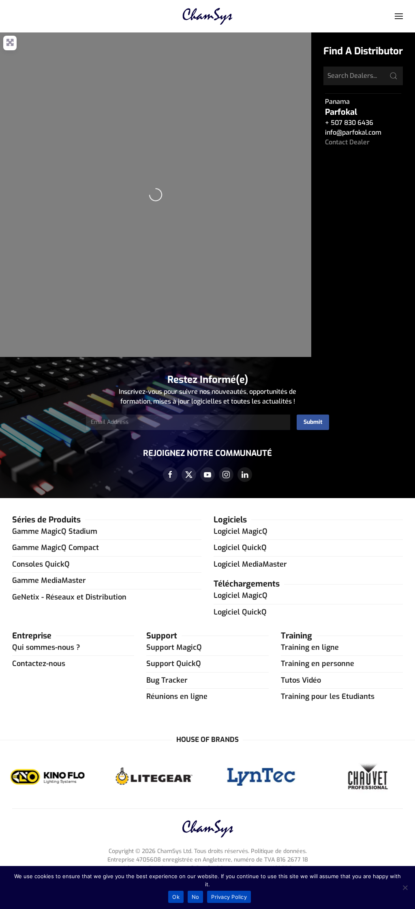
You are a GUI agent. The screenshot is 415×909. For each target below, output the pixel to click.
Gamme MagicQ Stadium (54, 531)
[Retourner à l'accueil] (207, 16)
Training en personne (317, 663)
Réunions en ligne (177, 696)
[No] (405, 887)
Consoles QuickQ (41, 564)
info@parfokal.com (353, 132)
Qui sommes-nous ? (46, 647)
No (195, 897)
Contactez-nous (38, 663)
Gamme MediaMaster (49, 580)
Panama (337, 101)
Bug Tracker (167, 680)
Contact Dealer (347, 142)
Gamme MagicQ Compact (55, 547)
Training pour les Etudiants (327, 696)
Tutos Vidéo (301, 680)
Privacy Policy (229, 897)
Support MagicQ (174, 647)
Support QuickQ (173, 663)
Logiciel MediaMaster (250, 564)
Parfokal (341, 112)
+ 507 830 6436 (349, 122)
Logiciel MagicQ (240, 531)
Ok (176, 897)
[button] (399, 16)
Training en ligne (310, 647)
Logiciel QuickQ (240, 547)
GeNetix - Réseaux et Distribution (69, 597)
